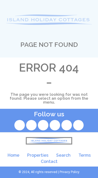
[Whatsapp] (66, 125)
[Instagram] (31, 125)
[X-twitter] (43, 125)
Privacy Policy (69, 172)
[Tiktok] (55, 125)
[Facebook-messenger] (78, 125)
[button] (49, 5)
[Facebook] (19, 125)
